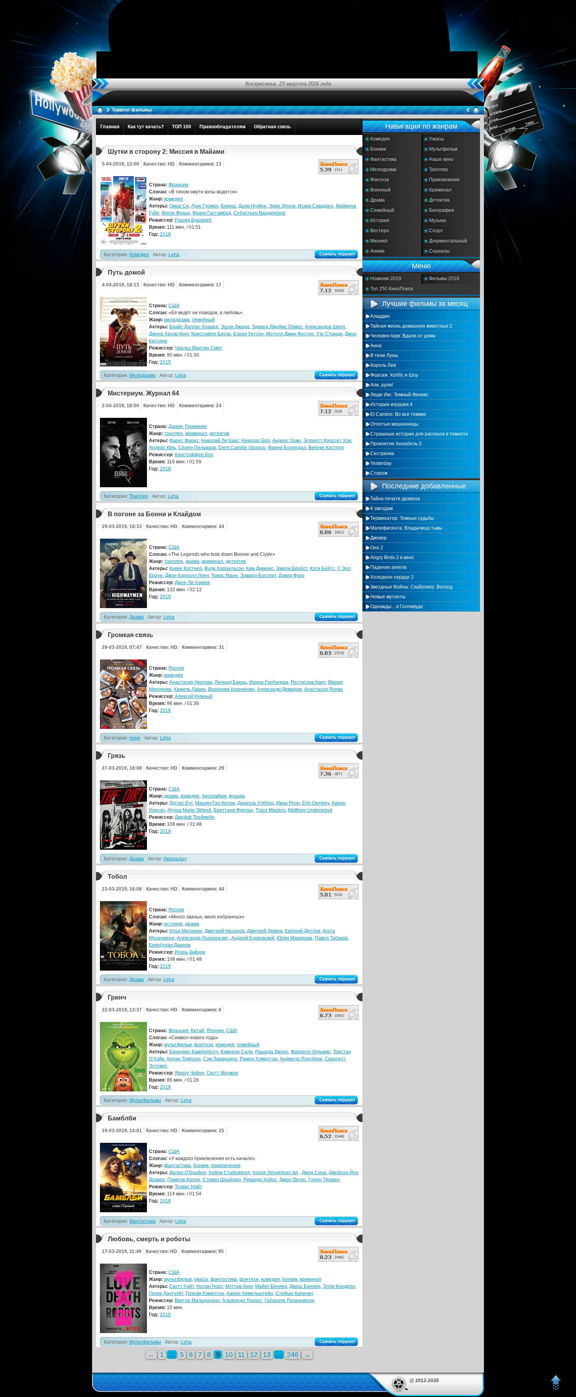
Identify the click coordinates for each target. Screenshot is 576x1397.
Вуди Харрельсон (224, 568)
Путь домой (126, 272)
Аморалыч (175, 859)
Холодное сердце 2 (392, 577)
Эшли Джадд (235, 327)
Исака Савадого (315, 206)
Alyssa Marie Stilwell (189, 810)
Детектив (439, 200)
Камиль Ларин (190, 689)
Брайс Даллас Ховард (193, 327)
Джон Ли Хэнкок (192, 582)
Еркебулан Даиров (169, 945)
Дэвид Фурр (291, 575)
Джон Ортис (292, 1179)
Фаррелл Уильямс (311, 1052)
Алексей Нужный (193, 696)
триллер (173, 433)
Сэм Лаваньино (220, 1059)
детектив (219, 433)
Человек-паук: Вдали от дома (402, 336)
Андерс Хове (286, 440)
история (173, 924)
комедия (173, 199)
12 (254, 1355)
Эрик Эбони (282, 206)
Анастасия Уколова (190, 682)
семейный (203, 319)
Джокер (378, 538)
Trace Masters (270, 810)
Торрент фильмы (132, 110)
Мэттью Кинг (239, 1286)
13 (267, 1355)
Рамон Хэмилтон (258, 1059)
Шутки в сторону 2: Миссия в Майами (166, 151)
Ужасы (436, 139)
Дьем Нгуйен (252, 206)
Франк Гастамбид (211, 213)
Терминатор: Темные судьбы (402, 518)
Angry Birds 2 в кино (392, 557)
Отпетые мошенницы (394, 424)
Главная (110, 126)
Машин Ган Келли (215, 803)
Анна (376, 345)
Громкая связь (130, 635)
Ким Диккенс (260, 568)
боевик (200, 1165)
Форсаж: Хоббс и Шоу (394, 375)
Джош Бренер (305, 1286)
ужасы (201, 1279)
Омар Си (179, 206)
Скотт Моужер (222, 1073)
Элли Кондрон (339, 1286)
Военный (380, 190)
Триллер (438, 169)
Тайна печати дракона (395, 498)
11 (241, 1355)
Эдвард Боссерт (258, 575)
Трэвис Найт (188, 1186)
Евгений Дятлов (302, 931)
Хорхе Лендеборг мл (275, 1172)
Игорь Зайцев (190, 952)
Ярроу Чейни (189, 1073)
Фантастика (383, 159)
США (173, 305)
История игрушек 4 (391, 404)
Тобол (117, 876)
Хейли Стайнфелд (229, 1172)
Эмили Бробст (292, 568)
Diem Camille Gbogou (242, 447)
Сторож (379, 473)
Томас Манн (224, 575)
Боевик (378, 149)
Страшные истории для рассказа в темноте (419, 434)
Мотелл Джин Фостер (290, 334)
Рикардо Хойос (260, 1179)
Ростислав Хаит (308, 682)
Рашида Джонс (271, 1052)
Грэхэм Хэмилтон (205, 1293)
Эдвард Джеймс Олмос (277, 327)
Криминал (440, 190)
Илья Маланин (185, 931)
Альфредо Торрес (242, 1300)
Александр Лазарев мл (202, 938)
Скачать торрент (337, 253)
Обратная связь (272, 126)
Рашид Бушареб (193, 220)
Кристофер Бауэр (211, 334)
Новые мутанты (388, 596)
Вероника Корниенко (231, 689)
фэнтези (203, 1044)
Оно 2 (376, 547)
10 (229, 1355)
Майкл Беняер (271, 1286)
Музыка (437, 220)
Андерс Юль (162, 447)
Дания (175, 426)
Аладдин (380, 316)
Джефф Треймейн (195, 817)
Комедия (380, 139)
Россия (176, 668)
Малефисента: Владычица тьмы (406, 528)
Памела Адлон (183, 1179)
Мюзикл (379, 241)
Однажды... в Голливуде (396, 606)
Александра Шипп (325, 327)
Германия (196, 426)
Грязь (116, 755)
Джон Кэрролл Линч (187, 575)
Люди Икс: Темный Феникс (399, 394)
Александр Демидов (279, 689)
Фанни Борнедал (287, 447)
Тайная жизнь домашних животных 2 (411, 326)
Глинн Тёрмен (324, 1179)
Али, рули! (381, 385)
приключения (226, 1165)
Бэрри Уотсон (248, 334)
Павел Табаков (331, 938)
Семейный (382, 210)
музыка (237, 796)
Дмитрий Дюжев (265, 931)
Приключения (444, 179)
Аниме (377, 251)
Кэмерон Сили (237, 1052)
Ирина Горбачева (268, 682)
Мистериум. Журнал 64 (143, 393)
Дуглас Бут (181, 803)
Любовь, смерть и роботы (149, 1239)
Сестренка (382, 453)
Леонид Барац (231, 682)
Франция (178, 185)
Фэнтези (379, 179)
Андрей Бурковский (252, 938)
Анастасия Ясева (323, 689)
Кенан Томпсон (184, 1059)
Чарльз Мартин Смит (198, 348)
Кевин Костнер (185, 568)
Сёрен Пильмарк (197, 447)
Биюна (228, 206)
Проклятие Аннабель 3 (396, 443)
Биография (441, 210)
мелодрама (177, 319)
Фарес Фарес (184, 440)
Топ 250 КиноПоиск (391, 288)
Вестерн (379, 230)
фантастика (177, 1165)
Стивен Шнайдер (222, 1179)
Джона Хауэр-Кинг (169, 334)
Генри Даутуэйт (166, 1293)
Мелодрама (383, 169)
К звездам (381, 508)
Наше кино (441, 159)
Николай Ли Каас (220, 440)
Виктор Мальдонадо (197, 1300)
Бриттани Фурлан (233, 810)
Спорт (436, 230)
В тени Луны (384, 355)
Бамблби (122, 1118)
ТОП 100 (181, 126)
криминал (196, 433)
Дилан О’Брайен (187, 1172)
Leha (173, 254)
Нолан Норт (209, 1286)
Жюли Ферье (175, 213)
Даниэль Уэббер (255, 803)
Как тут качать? (146, 126)
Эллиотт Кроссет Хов (327, 440)
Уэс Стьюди (329, 334)
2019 (165, 362)
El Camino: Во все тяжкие (398, 414)
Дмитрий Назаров (225, 931)
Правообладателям (222, 126)
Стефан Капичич (294, 1293)
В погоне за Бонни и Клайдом (154, 514)
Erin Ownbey (315, 803)
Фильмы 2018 (444, 278)
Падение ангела (388, 567)
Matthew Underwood (310, 810)
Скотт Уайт (181, 1286)
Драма (377, 200)
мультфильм (178, 1044)
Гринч (117, 997)
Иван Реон (288, 803)
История (379, 220)
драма (192, 561)
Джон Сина (314, 1172)
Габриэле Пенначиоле (289, 1300)
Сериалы (439, 251)
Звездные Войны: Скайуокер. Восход (411, 587)
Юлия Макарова (294, 938)
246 (293, 1355)
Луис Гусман (205, 206)
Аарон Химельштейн (249, 1293)
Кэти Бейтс (322, 568)
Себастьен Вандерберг (260, 213)
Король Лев (383, 365)
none (134, 738)
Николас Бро (255, 440)
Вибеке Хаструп (326, 447)
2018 (165, 234)
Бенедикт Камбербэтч (193, 1052)
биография (214, 796)
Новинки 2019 (385, 278)
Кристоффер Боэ (194, 454)
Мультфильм (443, 149)
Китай (197, 1030)
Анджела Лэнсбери (301, 1059)
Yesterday (380, 463)
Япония (215, 1030)
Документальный (448, 241)
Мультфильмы (145, 1100)
